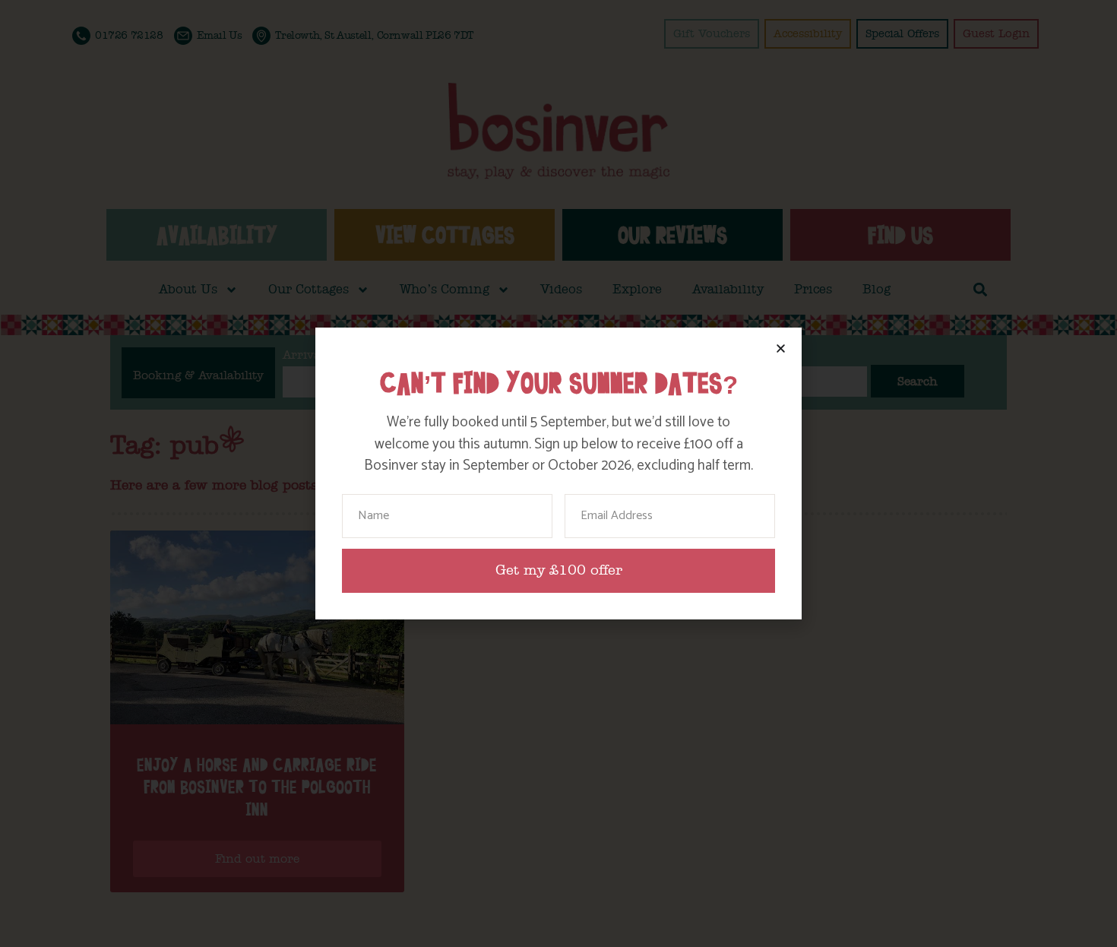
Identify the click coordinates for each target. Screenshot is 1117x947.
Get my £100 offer (558, 570)
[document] (558, 473)
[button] (780, 348)
